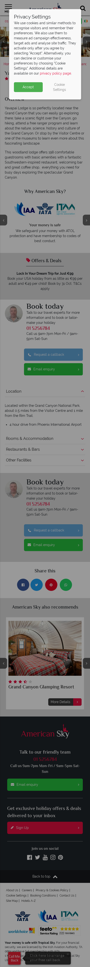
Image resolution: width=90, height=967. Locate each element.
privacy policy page (55, 73)
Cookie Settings (59, 87)
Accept (28, 87)
